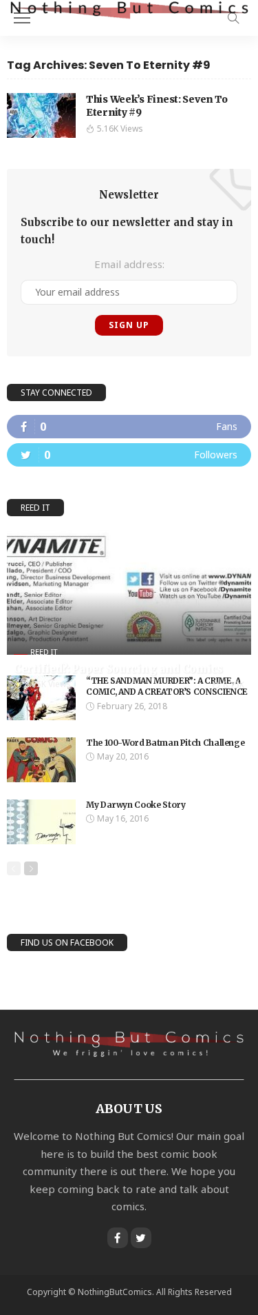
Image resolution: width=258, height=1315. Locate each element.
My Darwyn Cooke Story (135, 804)
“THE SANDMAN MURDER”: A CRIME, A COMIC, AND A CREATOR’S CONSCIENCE (167, 686)
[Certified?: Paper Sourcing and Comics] (129, 592)
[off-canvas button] (22, 18)
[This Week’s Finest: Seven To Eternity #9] (41, 115)
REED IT (44, 651)
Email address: (129, 264)
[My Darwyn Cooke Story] (41, 821)
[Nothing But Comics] (129, 9)
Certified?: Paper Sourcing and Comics (118, 668)
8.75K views (48, 684)
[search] (233, 18)
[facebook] (129, 426)
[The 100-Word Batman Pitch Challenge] (41, 759)
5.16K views (120, 128)
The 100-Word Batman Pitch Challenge (165, 742)
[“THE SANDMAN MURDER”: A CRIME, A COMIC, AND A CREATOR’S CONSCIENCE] (41, 697)
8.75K (233, 685)
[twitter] (129, 455)
